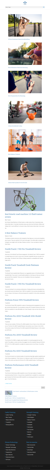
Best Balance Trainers (14, 154)
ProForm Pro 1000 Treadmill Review (21, 351)
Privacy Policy (34, 466)
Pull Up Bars (30, 427)
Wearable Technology (11, 447)
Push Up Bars (30, 429)
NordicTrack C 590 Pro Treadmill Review (23, 249)
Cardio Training (9, 415)
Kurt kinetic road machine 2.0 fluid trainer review (25, 391)
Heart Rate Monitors (10, 449)
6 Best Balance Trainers (15, 233)
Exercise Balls (30, 447)
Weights (29, 434)
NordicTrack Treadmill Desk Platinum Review (16, 400)
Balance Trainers (31, 419)
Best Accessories (31, 445)
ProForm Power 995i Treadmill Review (22, 300)
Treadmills (7, 252)
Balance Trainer (8, 236)
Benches (29, 432)
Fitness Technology (10, 445)
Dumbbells (29, 422)
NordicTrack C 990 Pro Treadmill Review (23, 284)
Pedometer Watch (10, 457)
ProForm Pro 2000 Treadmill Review (21, 335)
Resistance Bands (31, 452)
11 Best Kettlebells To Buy (15, 126)
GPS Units (8, 459)
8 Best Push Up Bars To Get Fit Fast (17, 182)
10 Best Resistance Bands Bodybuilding (19, 39)
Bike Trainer (8, 220)
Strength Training (31, 415)
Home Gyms (30, 437)
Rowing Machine (10, 424)
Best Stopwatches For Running (16, 96)
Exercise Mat (30, 454)
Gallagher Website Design (25, 468)
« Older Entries (8, 383)
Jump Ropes (30, 449)
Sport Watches (9, 454)
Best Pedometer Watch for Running (18, 67)
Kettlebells (29, 424)
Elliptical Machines (10, 419)
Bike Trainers (9, 417)
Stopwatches (9, 452)
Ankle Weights (30, 417)
